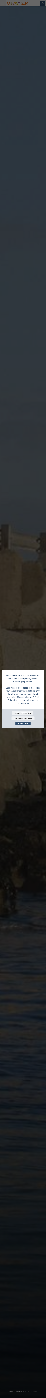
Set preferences (23, 713)
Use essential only (23, 718)
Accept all (23, 723)
